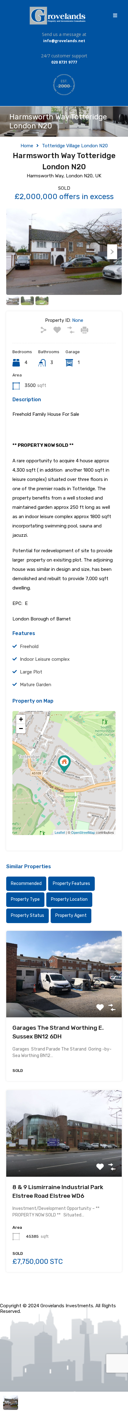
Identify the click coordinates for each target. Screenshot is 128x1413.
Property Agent (71, 915)
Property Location (69, 899)
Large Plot (31, 672)
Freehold (29, 646)
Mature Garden (35, 684)
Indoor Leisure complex (45, 659)
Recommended (26, 883)
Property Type (25, 899)
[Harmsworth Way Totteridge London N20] (64, 764)
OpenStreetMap (83, 832)
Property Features (71, 883)
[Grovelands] (58, 15)
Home (27, 146)
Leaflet (60, 832)
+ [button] (21, 719)
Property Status (27, 915)
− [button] (21, 728)
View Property (64, 1000)
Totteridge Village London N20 (75, 146)
